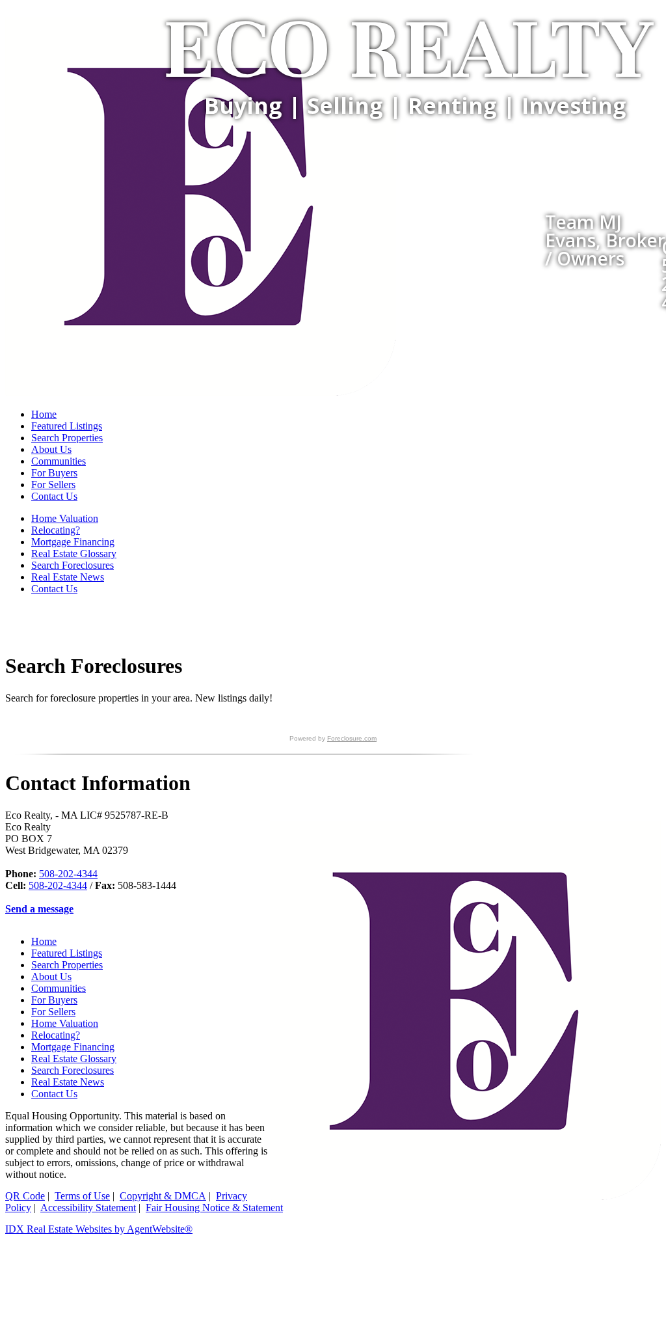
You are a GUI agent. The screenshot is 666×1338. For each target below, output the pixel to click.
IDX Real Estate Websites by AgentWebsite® (99, 1229)
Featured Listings (66, 425)
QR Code (25, 1195)
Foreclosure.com (352, 738)
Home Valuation (64, 518)
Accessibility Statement (88, 1207)
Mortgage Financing (72, 541)
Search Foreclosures (72, 565)
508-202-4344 (68, 873)
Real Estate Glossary (73, 553)
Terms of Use (82, 1195)
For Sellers (53, 484)
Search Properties (67, 437)
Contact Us (54, 496)
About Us (51, 449)
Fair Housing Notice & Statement (214, 1207)
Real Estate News (67, 576)
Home (44, 414)
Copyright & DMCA (163, 1195)
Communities (58, 461)
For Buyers (54, 472)
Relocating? (55, 530)
